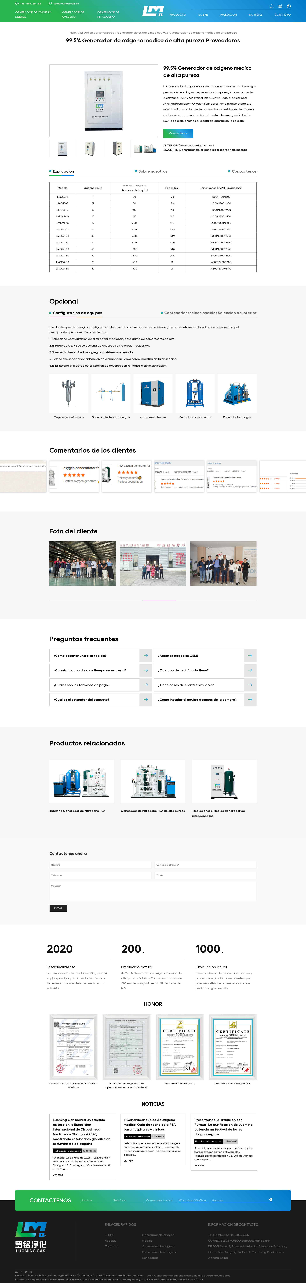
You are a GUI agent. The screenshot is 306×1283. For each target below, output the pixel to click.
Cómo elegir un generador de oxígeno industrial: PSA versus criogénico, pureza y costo (244, 1124)
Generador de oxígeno (73, 14)
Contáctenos (178, 133)
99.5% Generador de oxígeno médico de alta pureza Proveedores (188, 1275)
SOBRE (203, 14)
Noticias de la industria (264, 19)
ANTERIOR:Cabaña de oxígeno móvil (188, 145)
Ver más (84, 1161)
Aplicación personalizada (96, 32)
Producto (178, 14)
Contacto (283, 14)
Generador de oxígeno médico (33, 14)
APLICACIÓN (228, 14)
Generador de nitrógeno (108, 14)
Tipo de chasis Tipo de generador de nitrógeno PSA (173, 813)
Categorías (150, 1258)
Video (210, 19)
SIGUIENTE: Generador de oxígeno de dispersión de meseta (205, 150)
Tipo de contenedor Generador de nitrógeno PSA (244, 813)
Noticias (255, 14)
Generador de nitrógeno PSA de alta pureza (108, 811)
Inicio (72, 32)
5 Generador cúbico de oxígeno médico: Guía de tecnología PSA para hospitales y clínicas (105, 1124)
